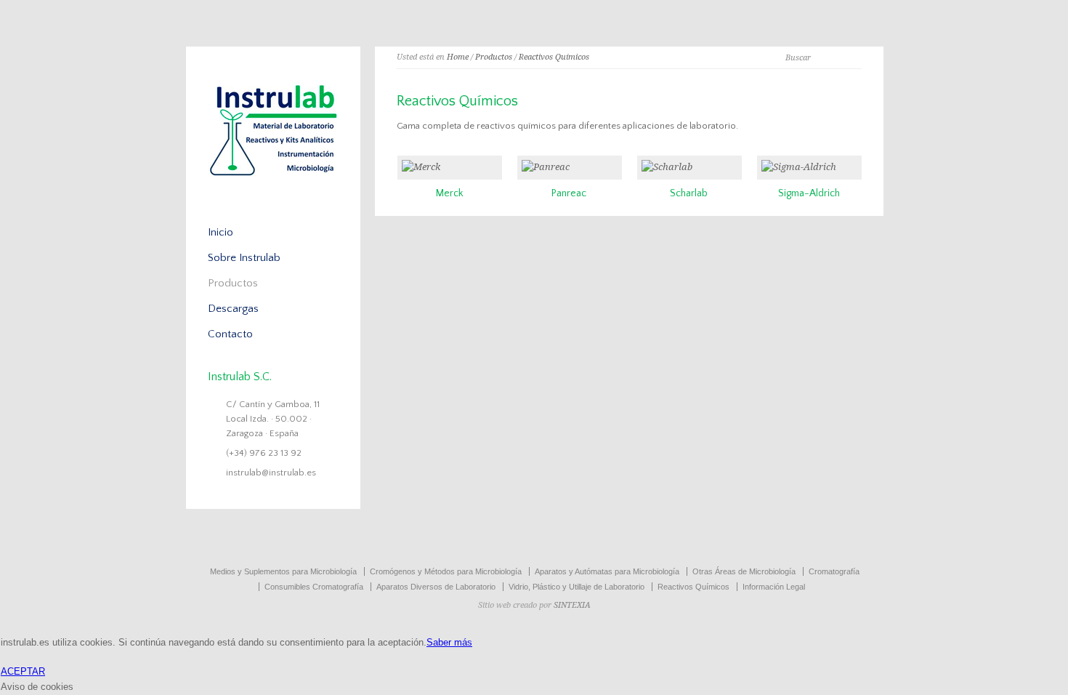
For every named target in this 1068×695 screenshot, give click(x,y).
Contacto (230, 334)
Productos (493, 57)
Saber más (449, 642)
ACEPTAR (23, 671)
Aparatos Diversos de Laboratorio (435, 586)
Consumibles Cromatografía (313, 586)
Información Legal (774, 586)
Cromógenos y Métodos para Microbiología (446, 571)
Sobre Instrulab (244, 257)
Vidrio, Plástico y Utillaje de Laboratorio (576, 586)
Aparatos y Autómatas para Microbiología (607, 571)
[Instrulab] (273, 182)
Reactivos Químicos (554, 57)
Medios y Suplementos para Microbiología (283, 571)
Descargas (233, 308)
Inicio (220, 232)
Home (458, 57)
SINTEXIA (572, 605)
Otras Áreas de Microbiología (744, 571)
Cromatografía (834, 571)
